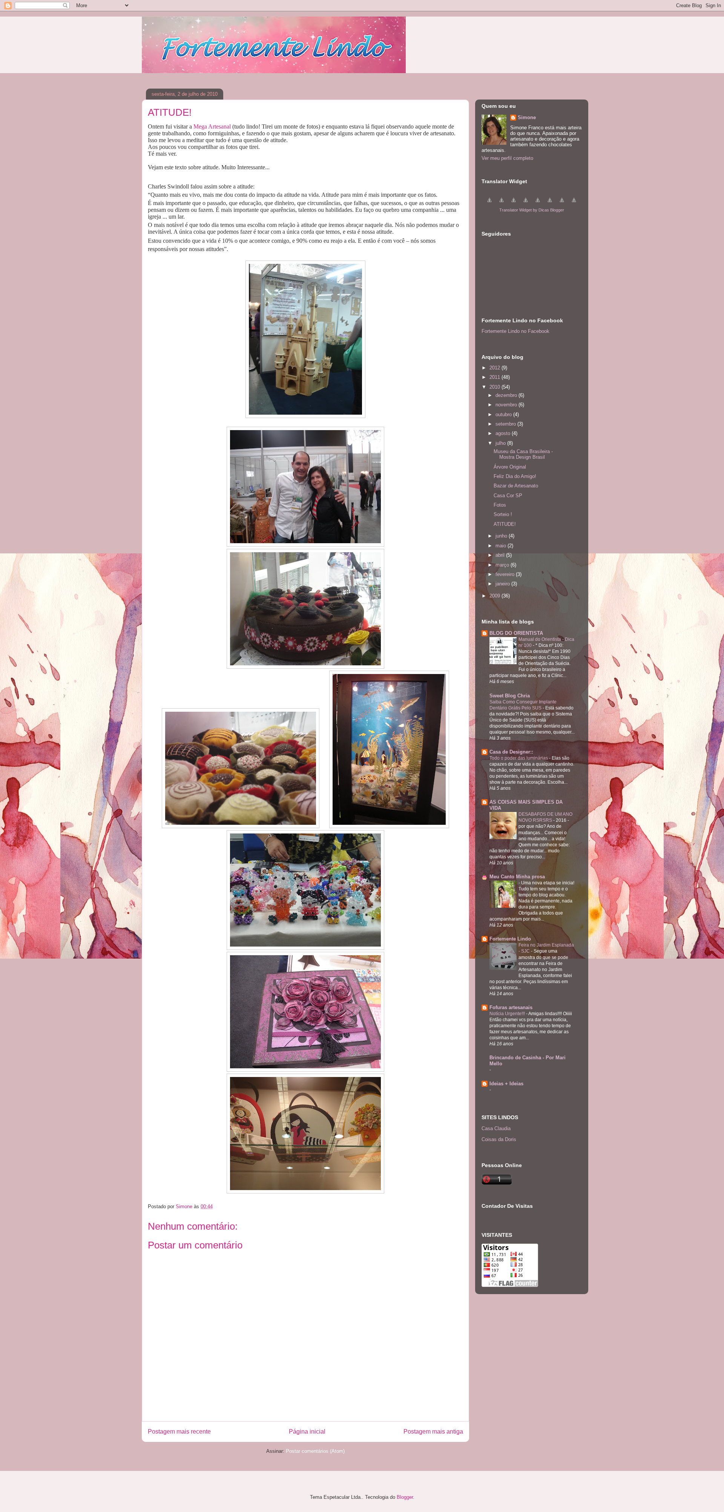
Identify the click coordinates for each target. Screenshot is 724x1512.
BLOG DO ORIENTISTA (516, 633)
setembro (506, 424)
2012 (495, 368)
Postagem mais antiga (433, 1431)
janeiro (503, 584)
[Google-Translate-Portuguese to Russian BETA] (562, 204)
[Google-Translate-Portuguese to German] (514, 204)
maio (501, 545)
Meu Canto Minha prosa (517, 876)
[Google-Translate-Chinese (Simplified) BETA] (489, 204)
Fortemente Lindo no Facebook (515, 331)
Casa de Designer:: (511, 752)
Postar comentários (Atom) (315, 1451)
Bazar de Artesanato (516, 486)
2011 (495, 377)
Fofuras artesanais (510, 1007)
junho (502, 536)
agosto (503, 433)
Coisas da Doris (499, 1139)
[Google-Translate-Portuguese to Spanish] (574, 204)
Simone (527, 117)
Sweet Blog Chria (509, 696)
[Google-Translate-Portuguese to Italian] (526, 204)
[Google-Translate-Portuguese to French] (501, 204)
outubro (504, 414)
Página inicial (307, 1431)
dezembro (506, 395)
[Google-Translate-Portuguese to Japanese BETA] (538, 204)
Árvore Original (510, 467)
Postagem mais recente (179, 1431)
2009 (495, 596)
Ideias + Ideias (506, 1083)
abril (500, 555)
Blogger (405, 1497)
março (503, 565)
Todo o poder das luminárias (519, 758)
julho (501, 443)
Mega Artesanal (212, 126)
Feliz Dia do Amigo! (515, 476)
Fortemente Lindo (510, 939)
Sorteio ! (503, 514)
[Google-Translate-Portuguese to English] (550, 204)
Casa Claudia (496, 1128)
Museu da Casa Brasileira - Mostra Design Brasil (523, 454)
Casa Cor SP (508, 495)
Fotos (500, 505)
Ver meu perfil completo (507, 158)
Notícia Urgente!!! (507, 1013)
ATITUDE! (505, 524)
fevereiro (505, 574)
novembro (506, 404)
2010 (495, 387)
